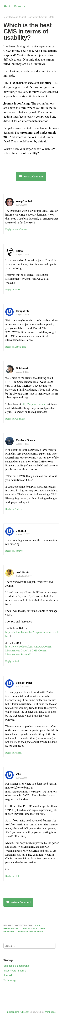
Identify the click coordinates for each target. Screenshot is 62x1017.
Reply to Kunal (12, 289)
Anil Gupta (22, 572)
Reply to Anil (12, 661)
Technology (33, 17)
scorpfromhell (24, 201)
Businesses (21, 6)
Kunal (19, 251)
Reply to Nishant (13, 752)
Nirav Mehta (9, 17)
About (6, 6)
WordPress (50, 1012)
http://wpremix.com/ (33, 404)
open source (29, 928)
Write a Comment (33, 176)
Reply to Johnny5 (14, 550)
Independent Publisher (18, 1012)
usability (8, 931)
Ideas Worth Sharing (14, 970)
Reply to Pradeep (13, 509)
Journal (22, 17)
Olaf (18, 774)
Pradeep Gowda (25, 440)
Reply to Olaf (12, 876)
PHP (42, 928)
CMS (37, 925)
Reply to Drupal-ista (15, 346)
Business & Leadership (16, 965)
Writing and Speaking (30, 931)
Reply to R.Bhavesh (15, 418)
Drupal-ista (22, 311)
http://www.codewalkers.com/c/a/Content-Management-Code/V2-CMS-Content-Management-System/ (29, 650)
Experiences (10, 928)
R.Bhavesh (22, 368)
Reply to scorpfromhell (16, 229)
